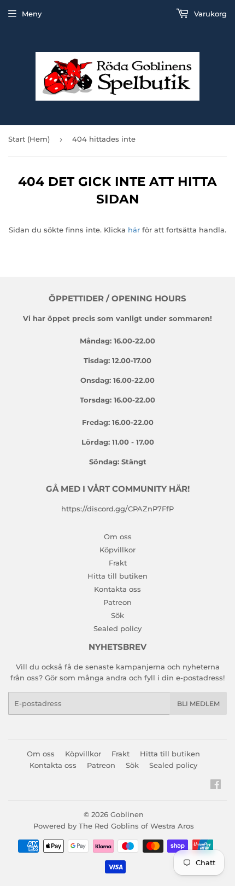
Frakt (118, 562)
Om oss (118, 536)
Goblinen (127, 814)
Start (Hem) (29, 139)
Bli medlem (198, 704)
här (134, 229)
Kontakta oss (117, 589)
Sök (117, 615)
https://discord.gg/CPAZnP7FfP (117, 508)
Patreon (117, 602)
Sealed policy (117, 628)
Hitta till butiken (117, 576)
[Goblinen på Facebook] (215, 786)
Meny (32, 13)
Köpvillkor (117, 549)
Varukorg (209, 13)
